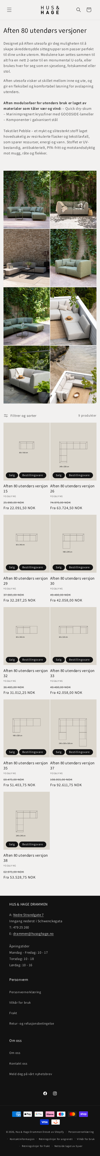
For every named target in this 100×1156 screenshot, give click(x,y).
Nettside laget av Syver (68, 1146)
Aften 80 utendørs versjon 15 (25, 488)
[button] (9, 10)
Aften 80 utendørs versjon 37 (72, 765)
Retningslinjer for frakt (36, 1146)
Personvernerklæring (25, 992)
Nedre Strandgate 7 (28, 914)
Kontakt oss (18, 1063)
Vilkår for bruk (20, 1002)
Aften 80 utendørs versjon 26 (72, 488)
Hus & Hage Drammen (29, 1131)
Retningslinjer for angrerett (56, 1139)
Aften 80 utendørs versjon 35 (25, 765)
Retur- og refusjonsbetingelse (31, 1023)
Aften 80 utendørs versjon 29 (25, 581)
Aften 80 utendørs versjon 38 (25, 858)
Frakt (13, 1013)
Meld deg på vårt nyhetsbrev (30, 1074)
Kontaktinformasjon (22, 1139)
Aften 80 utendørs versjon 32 (25, 673)
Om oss (14, 1053)
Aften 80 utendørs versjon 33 (72, 673)
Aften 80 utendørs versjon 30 (72, 581)
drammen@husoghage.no (33, 933)
